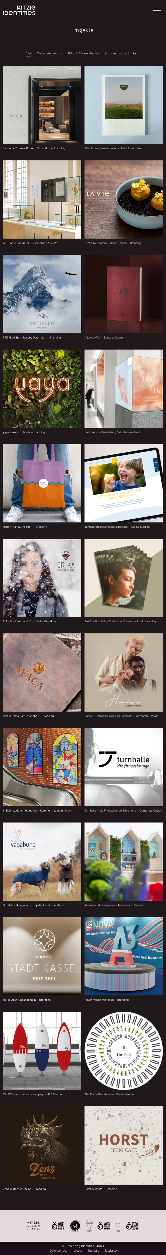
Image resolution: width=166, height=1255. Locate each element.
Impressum (77, 1250)
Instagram (95, 1250)
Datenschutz (58, 1250)
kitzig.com (112, 1250)
